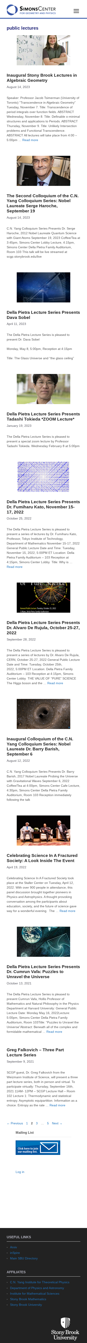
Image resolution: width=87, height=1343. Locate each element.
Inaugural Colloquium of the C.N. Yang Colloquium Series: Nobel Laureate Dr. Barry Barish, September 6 (40, 746)
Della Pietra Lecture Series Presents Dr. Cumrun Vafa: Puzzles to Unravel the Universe (43, 971)
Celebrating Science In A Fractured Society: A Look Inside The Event (42, 858)
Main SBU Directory (24, 1258)
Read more (30, 140)
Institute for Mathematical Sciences (34, 1293)
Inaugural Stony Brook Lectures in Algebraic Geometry (42, 78)
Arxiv (13, 1247)
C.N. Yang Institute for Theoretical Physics (39, 1282)
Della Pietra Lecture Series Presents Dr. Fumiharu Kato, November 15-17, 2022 (43, 506)
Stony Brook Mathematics (28, 1299)
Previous (15, 1123)
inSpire (15, 1253)
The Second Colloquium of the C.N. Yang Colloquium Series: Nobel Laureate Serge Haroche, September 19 (43, 203)
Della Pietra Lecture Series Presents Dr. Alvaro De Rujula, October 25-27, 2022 (43, 627)
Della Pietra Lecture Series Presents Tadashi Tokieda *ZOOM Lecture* (43, 416)
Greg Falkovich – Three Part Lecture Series (35, 1052)
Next (57, 1123)
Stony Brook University (26, 1304)
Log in (20, 1172)
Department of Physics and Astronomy (37, 1288)
